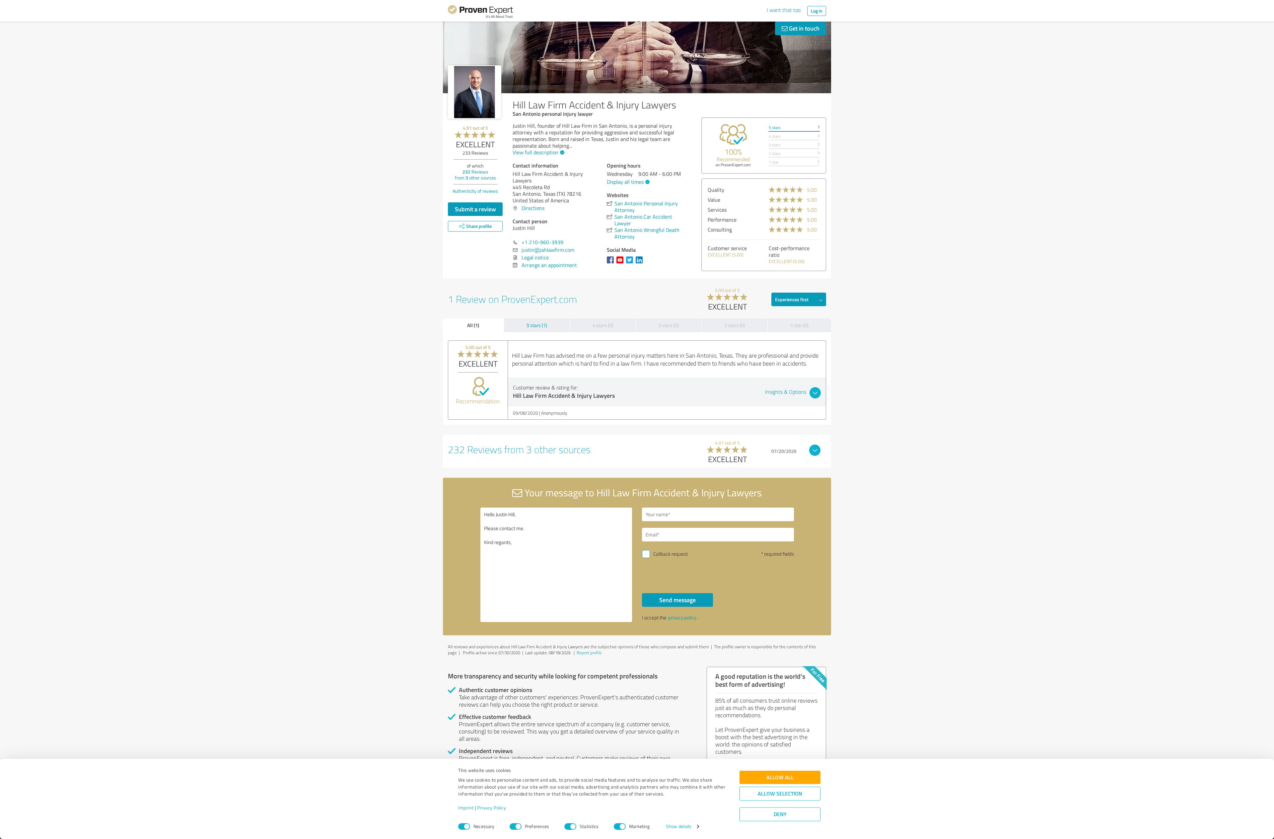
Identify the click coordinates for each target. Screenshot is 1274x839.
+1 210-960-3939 (542, 242)
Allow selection (780, 794)
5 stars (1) (537, 325)
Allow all (780, 777)
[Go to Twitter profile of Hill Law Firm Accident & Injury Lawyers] (631, 263)
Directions (533, 208)
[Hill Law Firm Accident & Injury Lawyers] (475, 92)
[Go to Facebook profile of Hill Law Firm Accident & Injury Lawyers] (611, 263)
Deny (780, 814)
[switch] (516, 826)
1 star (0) (799, 325)
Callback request (670, 553)
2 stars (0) (734, 325)
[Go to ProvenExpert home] (480, 12)
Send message (677, 599)
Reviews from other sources (475, 175)
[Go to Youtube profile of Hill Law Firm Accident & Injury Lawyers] (621, 263)
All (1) (473, 325)
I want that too (784, 10)
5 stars (775, 127)
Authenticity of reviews (475, 191)
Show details (678, 826)
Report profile (589, 653)
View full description (535, 152)
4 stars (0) (603, 325)
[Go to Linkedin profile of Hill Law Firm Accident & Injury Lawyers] (640, 263)
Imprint (466, 808)
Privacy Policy (491, 808)
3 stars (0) (668, 325)
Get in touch (803, 28)
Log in (816, 11)
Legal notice (535, 257)
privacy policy (682, 617)
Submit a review (475, 209)
